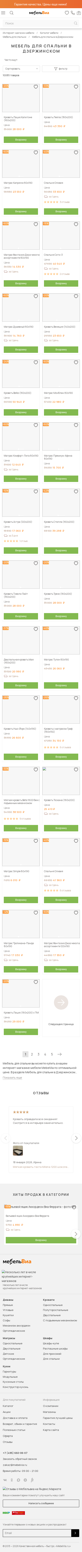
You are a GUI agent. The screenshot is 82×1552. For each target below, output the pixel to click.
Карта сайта (51, 1430)
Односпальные (52, 1305)
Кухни (6, 1366)
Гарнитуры (9, 1371)
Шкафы (47, 1338)
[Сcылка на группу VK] (5, 1480)
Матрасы (9, 1338)
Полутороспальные (55, 1310)
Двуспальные (52, 1315)
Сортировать (12, 68)
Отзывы (8, 1442)
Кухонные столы (13, 1381)
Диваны (8, 1300)
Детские (8, 1354)
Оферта (8, 1436)
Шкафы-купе (51, 1343)
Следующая (59, 1054)
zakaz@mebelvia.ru (15, 1465)
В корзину (20, 139)
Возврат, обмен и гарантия (20, 1424)
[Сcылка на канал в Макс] (18, 1480)
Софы (6, 1320)
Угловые (8, 1310)
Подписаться (75, 1533)
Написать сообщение (41, 1503)
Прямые (8, 1305)
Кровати (49, 1300)
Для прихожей (52, 1354)
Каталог (8, 1406)
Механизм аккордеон (16, 1325)
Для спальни (51, 1358)
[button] (20, 110)
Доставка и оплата (15, 1418)
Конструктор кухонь (15, 1387)
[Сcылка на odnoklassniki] (12, 1480)
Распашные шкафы (55, 1348)
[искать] (75, 23)
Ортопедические (14, 1331)
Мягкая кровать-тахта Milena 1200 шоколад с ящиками (41, 1167)
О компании (50, 1406)
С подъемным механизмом (60, 1320)
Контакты (49, 1424)
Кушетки (8, 1315)
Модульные (10, 1376)
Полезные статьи (14, 1430)
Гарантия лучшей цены (58, 1418)
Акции (7, 1412)
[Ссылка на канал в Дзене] (25, 1480)
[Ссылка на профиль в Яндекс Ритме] (32, 1480)
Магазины (49, 1412)
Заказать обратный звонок (20, 1459)
